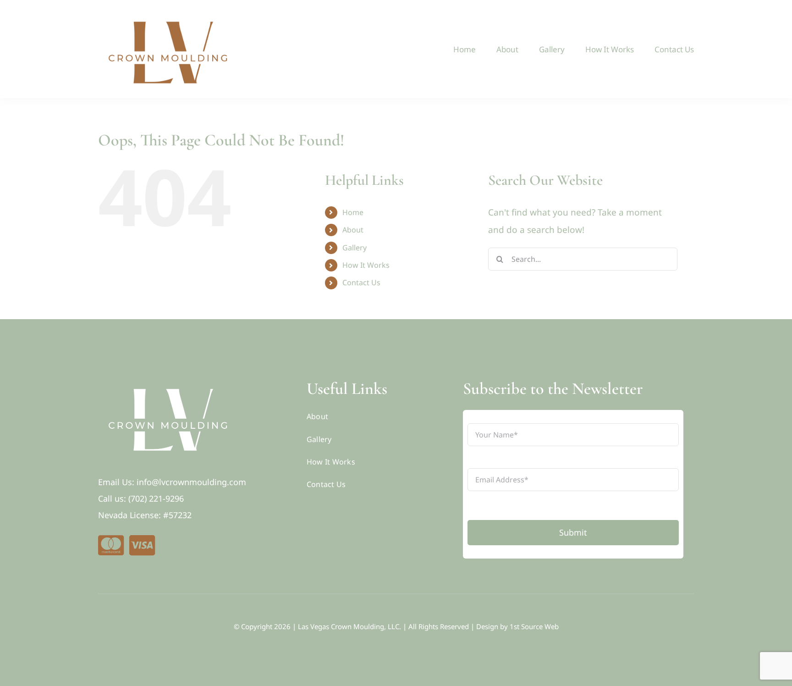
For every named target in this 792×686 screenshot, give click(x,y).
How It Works (366, 265)
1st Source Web (534, 626)
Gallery (354, 248)
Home (352, 212)
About (352, 230)
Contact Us (361, 282)
